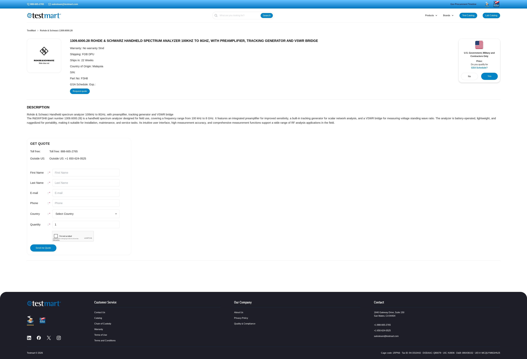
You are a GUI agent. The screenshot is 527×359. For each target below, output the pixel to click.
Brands (446, 15)
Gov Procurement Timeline (463, 4)
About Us (238, 312)
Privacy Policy (241, 318)
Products (429, 15)
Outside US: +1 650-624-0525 (67, 158)
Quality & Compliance (244, 323)
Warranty (98, 329)
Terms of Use (100, 335)
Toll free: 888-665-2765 (63, 151)
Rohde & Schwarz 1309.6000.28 (56, 31)
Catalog (98, 318)
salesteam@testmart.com (65, 4)
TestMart (31, 31)
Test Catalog (468, 15)
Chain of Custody (102, 323)
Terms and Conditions (105, 340)
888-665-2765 (37, 4)
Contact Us (99, 312)
